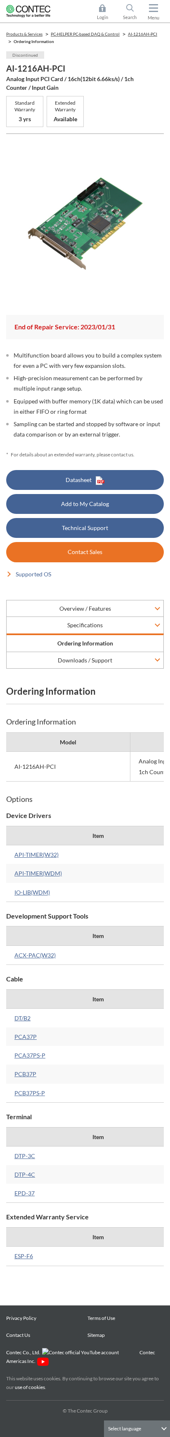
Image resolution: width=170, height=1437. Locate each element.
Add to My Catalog (85, 503)
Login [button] (106, 12)
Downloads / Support (85, 660)
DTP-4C (24, 1174)
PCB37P (25, 1073)
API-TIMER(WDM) (38, 873)
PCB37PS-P (29, 1092)
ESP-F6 (23, 1255)
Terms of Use (101, 1318)
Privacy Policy (21, 1318)
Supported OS (33, 574)
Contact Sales (85, 551)
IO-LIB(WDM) (32, 892)
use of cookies (30, 1387)
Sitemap (96, 1335)
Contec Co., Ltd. (24, 1352)
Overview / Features (85, 608)
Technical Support (85, 527)
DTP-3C (24, 1155)
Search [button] (133, 12)
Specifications (85, 625)
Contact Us (18, 1335)
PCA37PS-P (29, 1055)
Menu (153, 17)
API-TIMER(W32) (36, 854)
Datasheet (79, 479)
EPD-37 (24, 1193)
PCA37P (25, 1036)
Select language (124, 1428)
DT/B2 (22, 1018)
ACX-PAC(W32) (35, 955)
